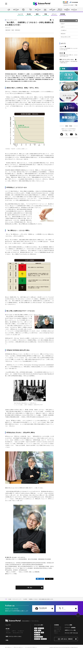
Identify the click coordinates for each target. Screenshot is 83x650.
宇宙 (30, 9)
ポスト (50, 578)
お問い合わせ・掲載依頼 (67, 639)
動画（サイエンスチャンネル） (14, 636)
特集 (45, 14)
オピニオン (63, 33)
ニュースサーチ (57, 629)
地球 (23, 9)
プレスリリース (57, 627)
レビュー (63, 23)
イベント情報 (68, 624)
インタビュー (64, 30)
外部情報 (62, 14)
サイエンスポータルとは (71, 632)
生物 (9, 9)
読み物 (29, 14)
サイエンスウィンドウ (65, 36)
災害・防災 (67, 9)
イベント (54, 14)
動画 (37, 14)
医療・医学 (16, 9)
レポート (63, 27)
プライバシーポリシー (18, 647)
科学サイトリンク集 (70, 630)
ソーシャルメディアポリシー (31, 647)
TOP (6, 599)
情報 (45, 9)
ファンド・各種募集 (70, 627)
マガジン (56, 632)
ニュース (20, 14)
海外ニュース (57, 630)
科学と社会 (74, 9)
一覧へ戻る (29, 587)
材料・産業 (52, 9)
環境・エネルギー (38, 636)
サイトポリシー (8, 647)
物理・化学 (38, 9)
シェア (41, 578)
